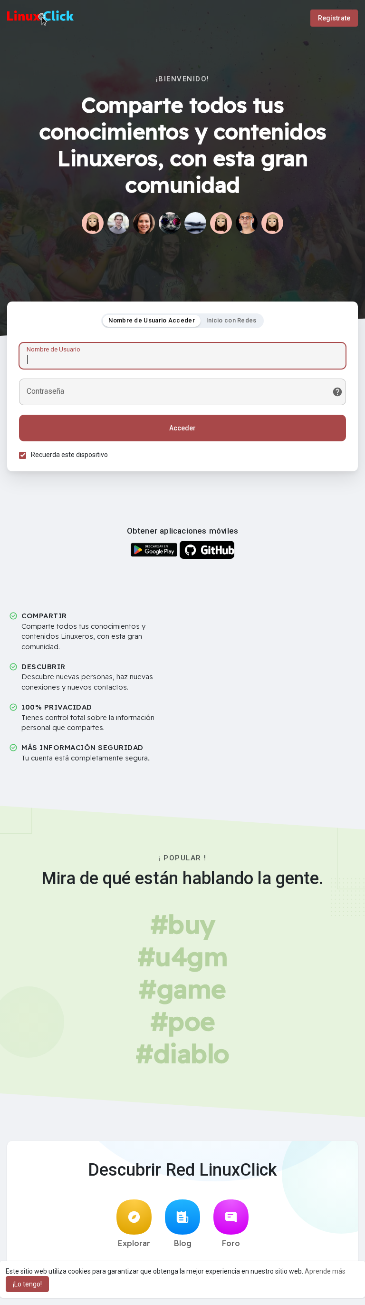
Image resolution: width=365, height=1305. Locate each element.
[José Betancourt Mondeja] (247, 223)
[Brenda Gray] (144, 223)
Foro (231, 1243)
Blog (183, 1243)
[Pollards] (272, 223)
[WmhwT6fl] (93, 223)
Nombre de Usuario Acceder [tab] (151, 320)
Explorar (134, 1243)
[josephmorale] (221, 223)
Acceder (182, 428)
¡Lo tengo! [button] (27, 1284)
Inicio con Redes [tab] (231, 320)
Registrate (334, 18)
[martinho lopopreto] (195, 223)
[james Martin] (118, 223)
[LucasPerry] (170, 223)
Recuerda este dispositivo (69, 454)
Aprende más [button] (325, 1271)
